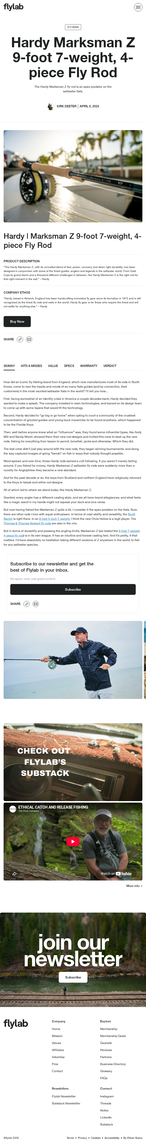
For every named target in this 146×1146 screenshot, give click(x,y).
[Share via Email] (29, 339)
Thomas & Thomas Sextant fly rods (27, 523)
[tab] (9, 366)
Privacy (82, 1137)
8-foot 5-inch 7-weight (54, 518)
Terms (70, 1137)
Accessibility (112, 1137)
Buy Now (17, 321)
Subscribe (73, 589)
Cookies (96, 1137)
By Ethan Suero (132, 1137)
